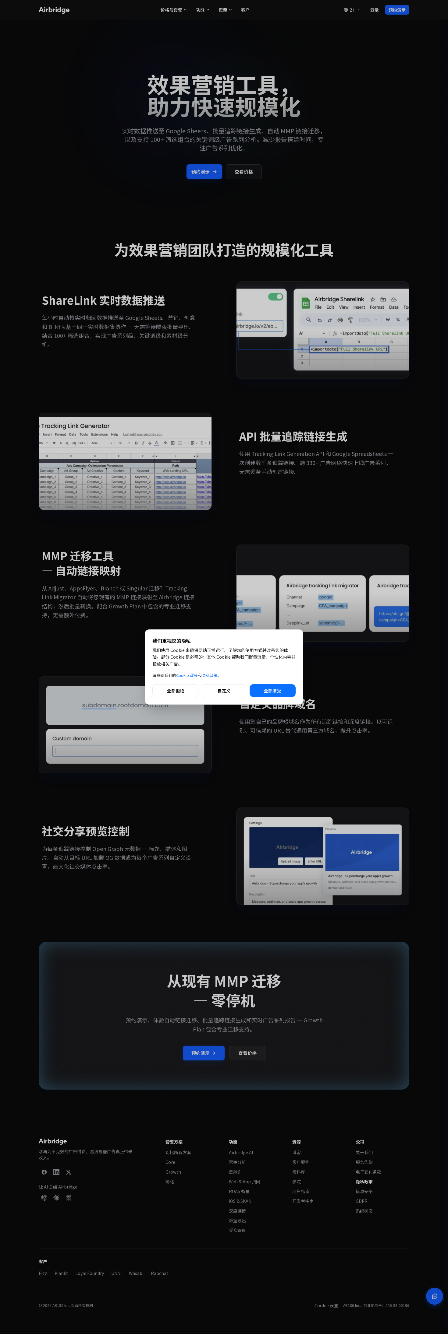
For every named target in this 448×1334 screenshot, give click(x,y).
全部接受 (272, 691)
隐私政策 (210, 675)
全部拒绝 (175, 691)
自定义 (224, 691)
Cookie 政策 (187, 675)
